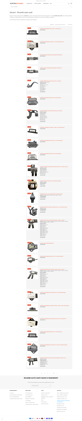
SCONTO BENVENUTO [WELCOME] (16, 394)
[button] (30, 3)
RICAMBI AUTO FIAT (60, 405)
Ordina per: (52, 24)
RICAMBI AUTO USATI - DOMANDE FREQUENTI (47, 397)
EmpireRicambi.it (34, 420)
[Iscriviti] (50, 385)
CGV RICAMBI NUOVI (29, 394)
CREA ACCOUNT (44, 401)
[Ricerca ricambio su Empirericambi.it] (71, 6)
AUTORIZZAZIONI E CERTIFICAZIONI (31, 404)
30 (53, 373)
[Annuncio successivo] (72, 1)
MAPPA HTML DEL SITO (61, 411)
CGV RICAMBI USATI (28, 393)
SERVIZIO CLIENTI (44, 394)
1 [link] (41, 373)
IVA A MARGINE (28, 400)
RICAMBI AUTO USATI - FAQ (61, 396)
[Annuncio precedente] (10, 1)
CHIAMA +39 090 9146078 (45, 393)
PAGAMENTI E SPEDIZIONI (30, 398)
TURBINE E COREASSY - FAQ (62, 398)
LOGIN (42, 400)
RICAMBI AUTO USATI (60, 403)
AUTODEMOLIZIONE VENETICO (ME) (16, 398)
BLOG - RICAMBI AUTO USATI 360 (62, 393)
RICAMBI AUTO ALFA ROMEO (62, 409)
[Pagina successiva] (57, 373)
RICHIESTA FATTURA (44, 403)
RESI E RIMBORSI (28, 396)
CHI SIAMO (11, 393)
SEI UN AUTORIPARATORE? (14, 396)
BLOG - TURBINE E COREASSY (62, 394)
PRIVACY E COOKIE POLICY (30, 402)
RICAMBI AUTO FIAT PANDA (61, 407)
